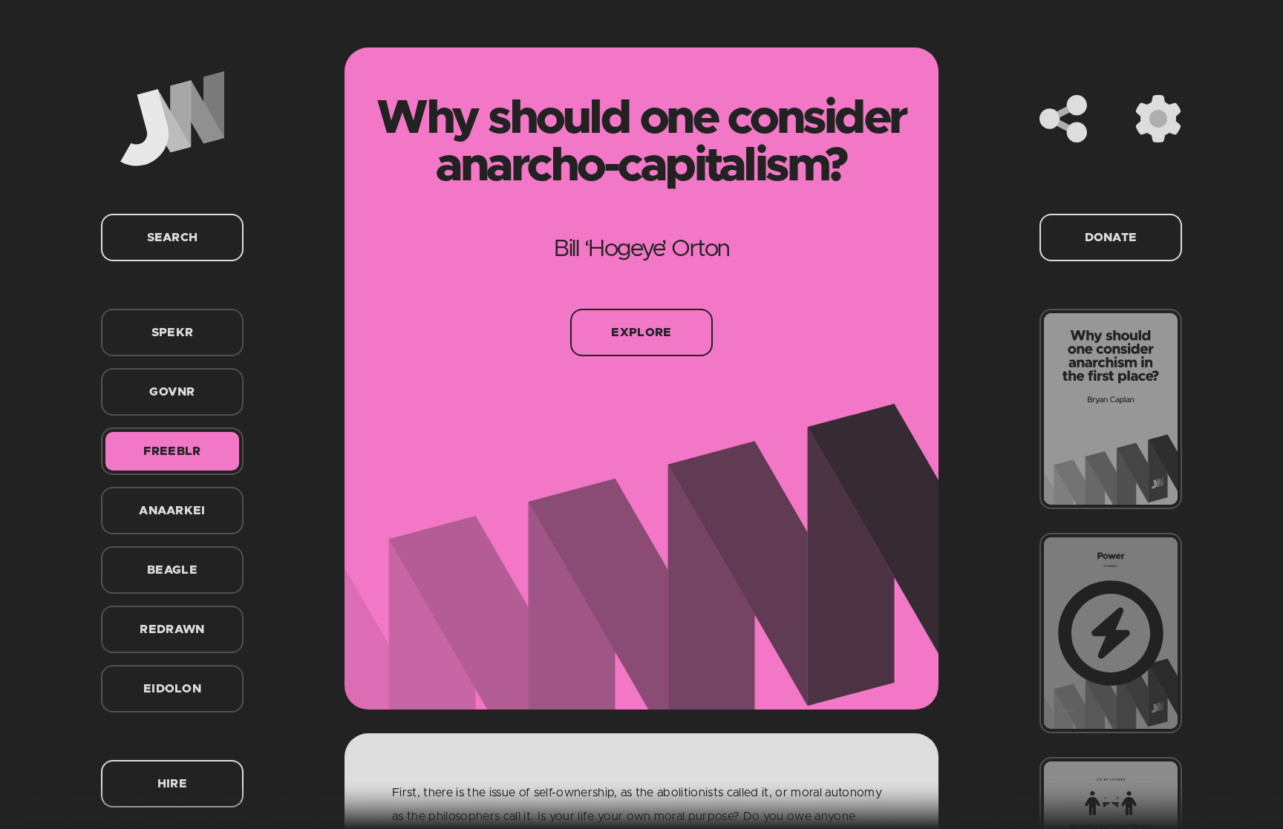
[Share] (1063, 118)
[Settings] (1158, 118)
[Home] (172, 118)
